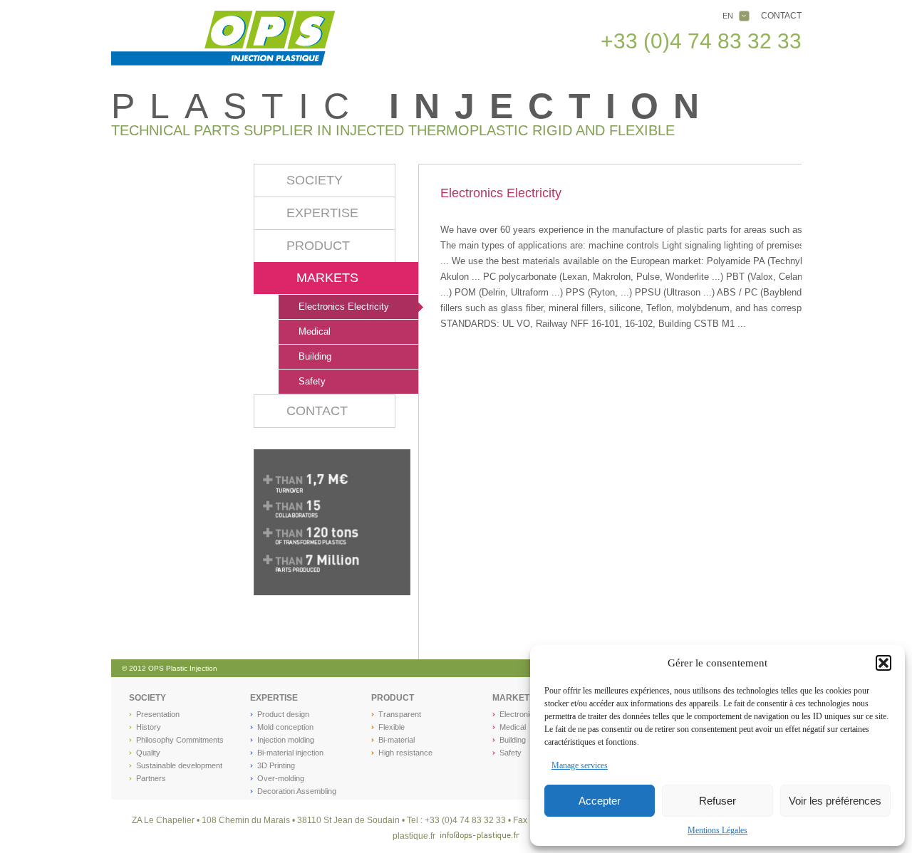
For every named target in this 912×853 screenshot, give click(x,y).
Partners (151, 778)
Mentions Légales (717, 830)
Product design (283, 714)
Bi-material (396, 740)
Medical (315, 331)
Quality (148, 752)
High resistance (405, 752)
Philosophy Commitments (180, 740)
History (148, 727)
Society (314, 180)
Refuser (717, 801)
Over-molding (280, 778)
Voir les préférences (835, 801)
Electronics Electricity (344, 306)
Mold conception (285, 727)
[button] (883, 663)
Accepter (600, 801)
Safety (312, 381)
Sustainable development (179, 765)
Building (315, 356)
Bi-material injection (290, 752)
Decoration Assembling (296, 791)
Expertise (322, 213)
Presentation (158, 714)
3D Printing (276, 765)
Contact (781, 16)
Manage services (579, 765)
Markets (327, 278)
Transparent (399, 714)
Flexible (391, 727)
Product (318, 246)
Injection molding (285, 740)
